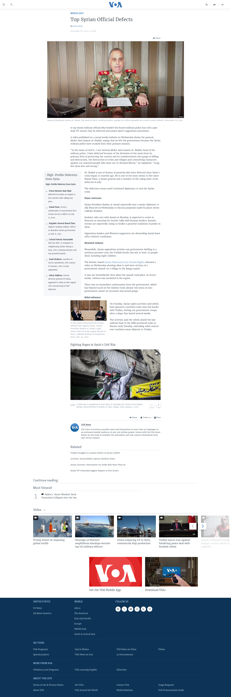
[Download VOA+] (171, 572)
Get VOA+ (79, 685)
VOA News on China (126, 649)
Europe (78, 623)
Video (37, 510)
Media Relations (125, 690)
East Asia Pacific (82, 618)
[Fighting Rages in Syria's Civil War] (115, 374)
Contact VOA (123, 685)
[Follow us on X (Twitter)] (124, 609)
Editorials (121, 669)
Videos (161, 649)
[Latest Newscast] (223, 5)
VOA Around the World (86, 690)
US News (37, 608)
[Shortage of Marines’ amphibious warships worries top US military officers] (94, 526)
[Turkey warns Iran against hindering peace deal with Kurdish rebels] (178, 526)
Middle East (77, 13)
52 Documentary (125, 654)
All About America (42, 613)
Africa (77, 608)
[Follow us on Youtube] (130, 609)
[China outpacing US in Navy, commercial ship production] (136, 526)
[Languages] (206, 5)
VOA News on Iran (84, 654)
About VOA (38, 690)
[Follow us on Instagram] (137, 609)
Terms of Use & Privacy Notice (48, 685)
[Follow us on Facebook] (118, 609)
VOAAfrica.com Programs (46, 669)
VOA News (78, 26)
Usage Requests (166, 685)
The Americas (81, 613)
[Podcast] (149, 609)
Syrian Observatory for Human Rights (124, 262)
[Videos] (215, 5)
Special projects (41, 654)
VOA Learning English (86, 669)
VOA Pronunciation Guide (171, 690)
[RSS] (143, 609)
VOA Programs (40, 649)
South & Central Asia (84, 634)
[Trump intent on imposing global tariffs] (52, 526)
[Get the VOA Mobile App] (115, 572)
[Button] (157, 38)
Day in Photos (82, 649)
